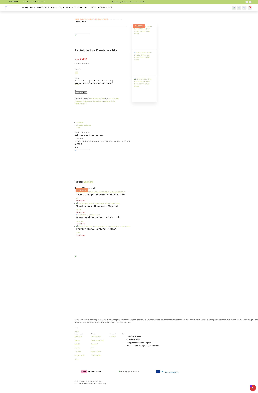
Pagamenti (94, 344)
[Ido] (82, 41)
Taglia (77, 78)
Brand (78, 127)
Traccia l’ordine (96, 355)
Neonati (77, 340)
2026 (109, 98)
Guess (78, 232)
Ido (111, 101)
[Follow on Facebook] (246, 2)
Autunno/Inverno (98, 101)
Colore (77, 69)
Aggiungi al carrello (80, 92)
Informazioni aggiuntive (83, 125)
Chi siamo (112, 336)
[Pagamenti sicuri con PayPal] (160, 372)
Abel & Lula (79, 221)
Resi (92, 348)
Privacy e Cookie (96, 351)
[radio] (76, 72)
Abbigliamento (87, 101)
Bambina (90, 19)
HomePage (78, 336)
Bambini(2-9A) (42, 7)
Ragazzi (77, 348)
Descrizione (79, 122)
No (114, 101)
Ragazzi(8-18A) (56, 7)
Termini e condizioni (97, 340)
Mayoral (78, 209)
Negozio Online (96, 336)
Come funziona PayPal (171, 372)
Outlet (93, 7)
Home (77, 19)
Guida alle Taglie (104, 7)
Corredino (69, 7)
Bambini (83, 19)
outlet (92, 98)
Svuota (77, 84)
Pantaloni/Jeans (101, 19)
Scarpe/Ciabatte (83, 7)
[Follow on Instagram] (250, 2)
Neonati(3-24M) (27, 7)
